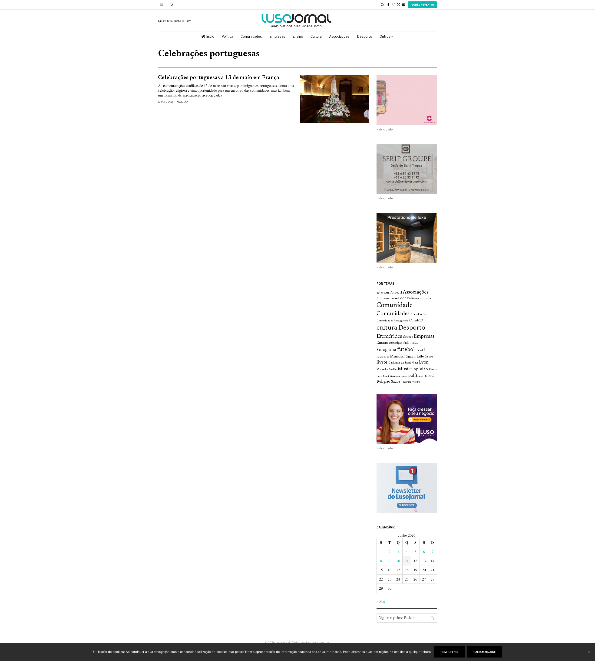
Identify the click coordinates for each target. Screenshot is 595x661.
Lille (420, 356)
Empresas (424, 336)
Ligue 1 (411, 356)
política (415, 376)
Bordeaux (383, 298)
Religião (182, 101)
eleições (408, 337)
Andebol (396, 292)
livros (382, 362)
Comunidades (393, 314)
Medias (393, 369)
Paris (433, 369)
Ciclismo (413, 298)
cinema (426, 298)
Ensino (382, 343)
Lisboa (429, 356)
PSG (431, 376)
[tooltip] (388, 4)
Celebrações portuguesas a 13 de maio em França (218, 77)
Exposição (395, 342)
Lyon (424, 362)
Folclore (414, 343)
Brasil (394, 298)
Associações (415, 292)
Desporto (411, 328)
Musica (405, 369)
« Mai (381, 601)
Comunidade (395, 305)
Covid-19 (416, 320)
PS (425, 376)
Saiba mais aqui (484, 652)
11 (407, 560)
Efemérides (389, 336)
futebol (406, 350)
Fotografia (386, 350)
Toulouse (406, 382)
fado (406, 343)
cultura (387, 327)
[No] (589, 652)
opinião (421, 369)
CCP (403, 298)
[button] (432, 618)
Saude (395, 382)
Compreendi (449, 652)
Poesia (404, 376)
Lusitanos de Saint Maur (403, 362)
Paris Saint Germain (388, 376)
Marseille (382, 369)
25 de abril (383, 292)
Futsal (419, 350)
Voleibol (416, 382)
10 (398, 560)
